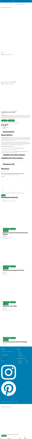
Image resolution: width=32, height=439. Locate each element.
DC (14, 4)
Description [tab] (8, 132)
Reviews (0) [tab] (8, 164)
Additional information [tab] (14, 155)
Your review (3, 176)
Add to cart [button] (6, 268)
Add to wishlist (11, 120)
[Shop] (0, 437)
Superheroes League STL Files (13, 270)
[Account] (8, 437)
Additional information (6, 127)
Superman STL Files (10, 306)
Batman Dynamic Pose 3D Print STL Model (15, 233)
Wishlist (25, 438)
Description (4, 126)
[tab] (17, 126)
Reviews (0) (4, 128)
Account (9, 438)
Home (7, 4)
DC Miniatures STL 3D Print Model (15, 342)
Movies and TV (11, 4)
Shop (1, 438)
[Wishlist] (24, 437)
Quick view (13, 266)
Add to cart (4, 120)
